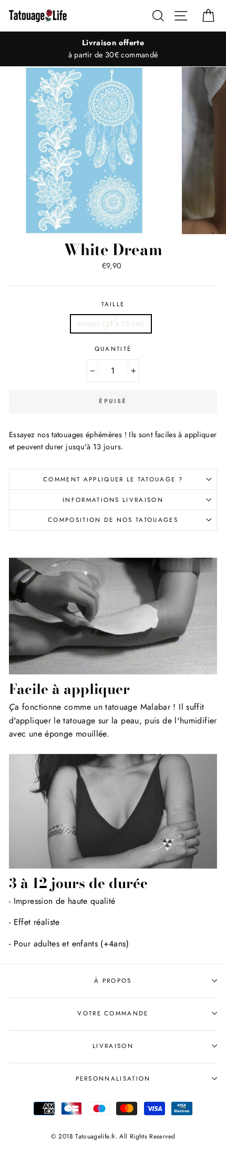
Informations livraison (113, 500)
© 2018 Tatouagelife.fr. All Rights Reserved (113, 1136)
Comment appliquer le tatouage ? (113, 479)
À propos (113, 980)
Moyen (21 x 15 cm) (111, 323)
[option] (113, 49)
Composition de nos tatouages (113, 520)
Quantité (113, 349)
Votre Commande (112, 1013)
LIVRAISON (113, 1046)
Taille (113, 304)
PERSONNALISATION (113, 1078)
